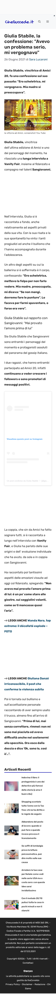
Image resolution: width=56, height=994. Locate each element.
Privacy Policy (13, 984)
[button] (39, 21)
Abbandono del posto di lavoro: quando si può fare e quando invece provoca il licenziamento (32, 830)
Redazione (40, 984)
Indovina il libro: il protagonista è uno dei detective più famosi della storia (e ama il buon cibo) (33, 785)
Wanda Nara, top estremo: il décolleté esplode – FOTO (27, 626)
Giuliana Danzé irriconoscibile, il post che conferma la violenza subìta (26, 684)
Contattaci (28, 963)
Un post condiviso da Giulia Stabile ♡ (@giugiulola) (30, 481)
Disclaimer (27, 984)
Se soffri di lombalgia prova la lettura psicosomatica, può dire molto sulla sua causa (32, 854)
